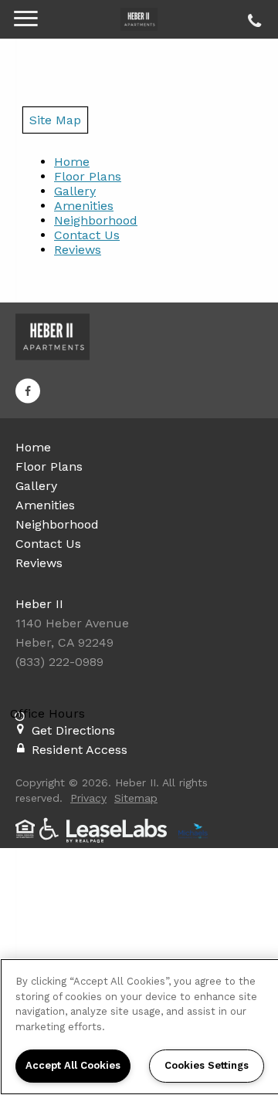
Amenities (84, 205)
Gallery (75, 191)
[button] (27, 391)
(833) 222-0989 (252, 17)
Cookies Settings (206, 1065)
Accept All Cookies (72, 1065)
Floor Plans (87, 176)
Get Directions (73, 730)
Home (72, 161)
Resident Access (79, 749)
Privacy (88, 798)
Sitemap (136, 798)
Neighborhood (95, 220)
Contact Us (87, 235)
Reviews (77, 249)
